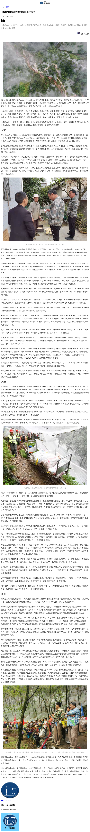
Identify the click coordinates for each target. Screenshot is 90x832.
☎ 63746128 (6, 800)
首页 (7, 7)
